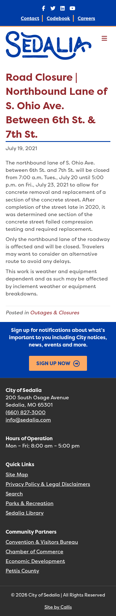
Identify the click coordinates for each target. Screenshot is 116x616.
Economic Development (35, 561)
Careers (86, 18)
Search (14, 493)
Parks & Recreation (29, 503)
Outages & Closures (54, 312)
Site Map (17, 474)
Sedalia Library (25, 512)
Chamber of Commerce (34, 551)
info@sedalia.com (28, 419)
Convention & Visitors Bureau (42, 541)
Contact (30, 18)
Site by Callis (58, 607)
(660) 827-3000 (26, 412)
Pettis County (22, 570)
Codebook (58, 18)
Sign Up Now (53, 363)
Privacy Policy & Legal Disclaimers (48, 484)
